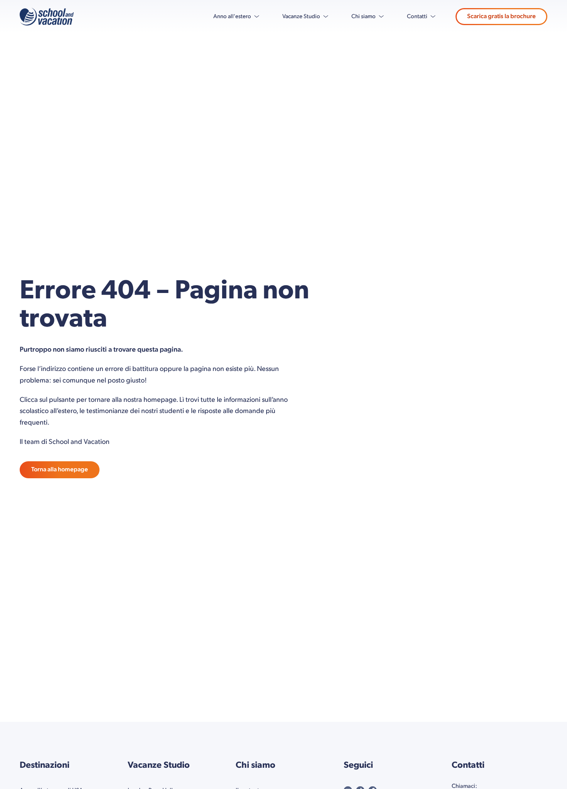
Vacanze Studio (301, 16)
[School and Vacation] (47, 16)
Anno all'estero (232, 16)
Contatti (417, 16)
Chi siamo (363, 16)
